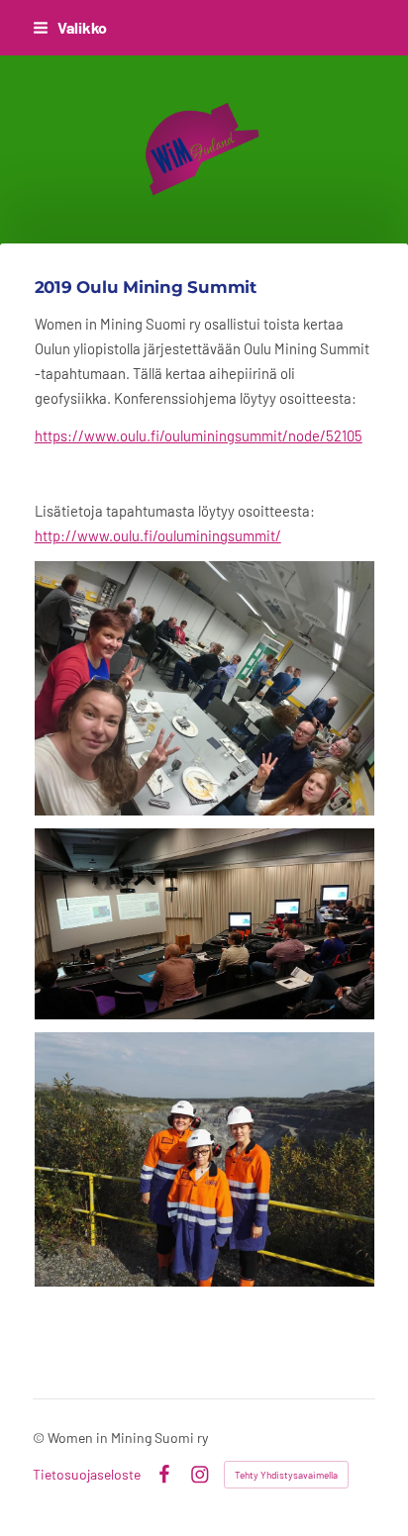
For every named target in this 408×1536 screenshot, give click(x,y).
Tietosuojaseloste (87, 1475)
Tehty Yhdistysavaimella (286, 1475)
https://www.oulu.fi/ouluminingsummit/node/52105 (198, 435)
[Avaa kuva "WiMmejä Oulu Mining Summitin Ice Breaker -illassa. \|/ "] (204, 688)
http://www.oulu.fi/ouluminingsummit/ (158, 535)
